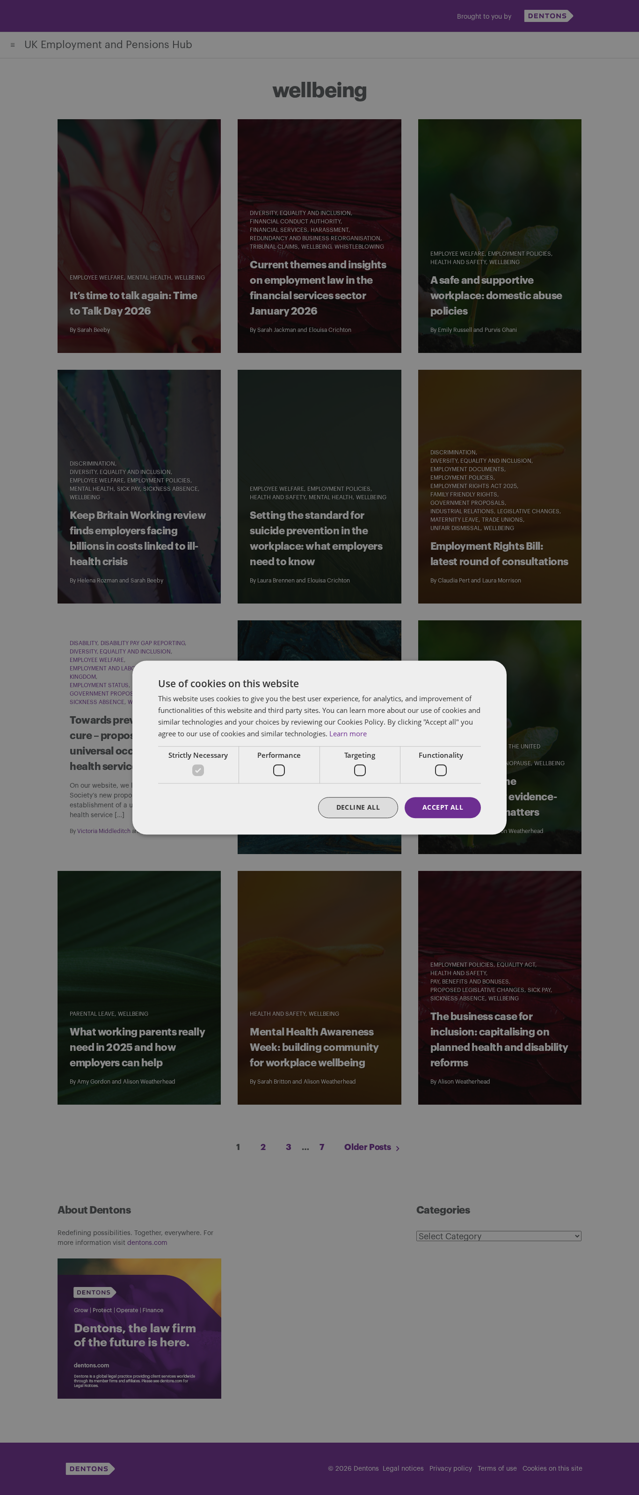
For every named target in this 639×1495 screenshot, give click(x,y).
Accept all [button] (442, 807)
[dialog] (319, 747)
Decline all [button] (358, 807)
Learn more (348, 733)
